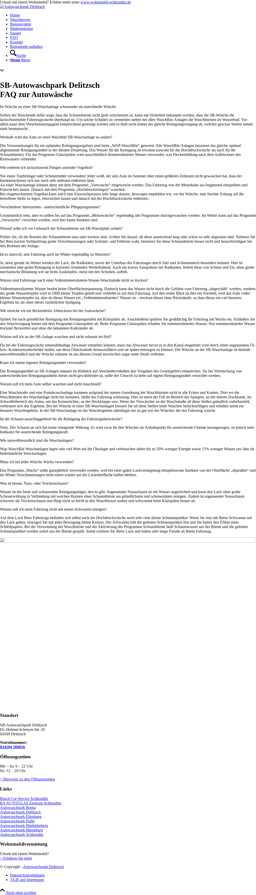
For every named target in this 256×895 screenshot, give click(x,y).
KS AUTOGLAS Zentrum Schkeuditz (30, 803)
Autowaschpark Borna (18, 807)
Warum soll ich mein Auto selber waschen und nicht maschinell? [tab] (51, 384)
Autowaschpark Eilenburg (21, 816)
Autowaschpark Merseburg (21, 830)
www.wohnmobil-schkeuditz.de (105, 2)
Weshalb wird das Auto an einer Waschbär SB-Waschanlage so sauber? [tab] (56, 137)
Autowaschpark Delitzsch (20, 812)
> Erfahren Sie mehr (16, 858)
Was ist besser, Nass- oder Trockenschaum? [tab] (34, 483)
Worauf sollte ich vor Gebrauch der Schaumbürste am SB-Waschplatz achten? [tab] (61, 228)
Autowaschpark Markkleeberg (24, 825)
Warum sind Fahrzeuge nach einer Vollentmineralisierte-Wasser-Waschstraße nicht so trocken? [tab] (74, 280)
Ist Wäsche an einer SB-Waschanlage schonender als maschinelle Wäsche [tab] (58, 107)
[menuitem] (133, 15)
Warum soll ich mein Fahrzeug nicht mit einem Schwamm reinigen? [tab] (53, 509)
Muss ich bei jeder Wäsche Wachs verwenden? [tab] (37, 462)
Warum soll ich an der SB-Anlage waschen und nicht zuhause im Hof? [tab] (56, 337)
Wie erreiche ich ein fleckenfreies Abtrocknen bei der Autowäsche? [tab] (53, 311)
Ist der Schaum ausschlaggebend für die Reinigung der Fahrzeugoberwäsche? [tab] (61, 419)
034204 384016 (12, 747)
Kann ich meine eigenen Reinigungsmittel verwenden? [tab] (43, 362)
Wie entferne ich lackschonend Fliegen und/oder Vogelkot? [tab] (46, 167)
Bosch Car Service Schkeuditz (24, 798)
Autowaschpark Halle (17, 821)
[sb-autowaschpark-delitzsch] (22, 6)
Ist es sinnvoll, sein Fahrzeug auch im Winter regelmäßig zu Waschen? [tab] (55, 254)
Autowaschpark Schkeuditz (22, 834)
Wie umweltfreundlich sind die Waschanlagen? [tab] (37, 440)
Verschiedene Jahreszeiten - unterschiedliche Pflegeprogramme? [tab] (50, 207)
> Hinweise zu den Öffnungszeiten (27, 779)
